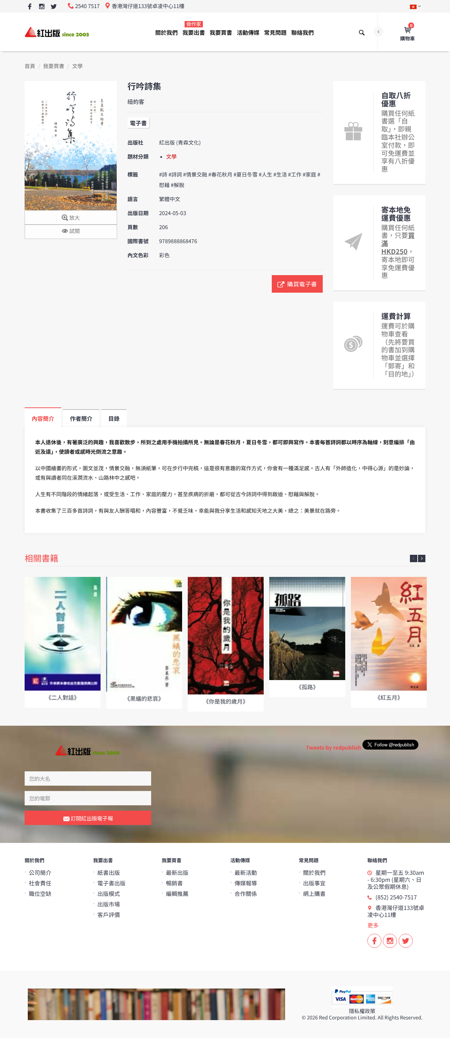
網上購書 (314, 893)
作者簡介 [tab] (81, 418)
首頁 (30, 66)
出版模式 (108, 893)
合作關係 (245, 893)
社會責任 (40, 883)
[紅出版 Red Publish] (57, 31)
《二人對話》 (62, 697)
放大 (74, 217)
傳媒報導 (245, 883)
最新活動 (245, 872)
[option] (62, 642)
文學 (77, 66)
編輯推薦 (177, 893)
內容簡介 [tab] (43, 418)
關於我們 (166, 32)
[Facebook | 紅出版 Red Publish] (30, 6)
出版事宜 (314, 883)
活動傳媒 (248, 32)
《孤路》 (307, 687)
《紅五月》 (389, 697)
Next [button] (421, 558)
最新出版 (177, 872)
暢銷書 (174, 883)
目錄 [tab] (114, 418)
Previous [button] (413, 558)
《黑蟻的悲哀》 (144, 698)
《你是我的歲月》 (225, 701)
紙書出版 (108, 872)
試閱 (74, 231)
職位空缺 (40, 893)
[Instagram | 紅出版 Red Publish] (42, 6)
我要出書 (193, 28)
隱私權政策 (362, 1011)
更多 (373, 925)
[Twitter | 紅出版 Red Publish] (54, 6)
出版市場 (108, 904)
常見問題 (275, 32)
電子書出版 (111, 883)
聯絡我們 (302, 32)
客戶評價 (108, 914)
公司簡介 (40, 872)
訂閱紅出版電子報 (91, 818)
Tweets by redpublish (333, 747)
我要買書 (221, 32)
